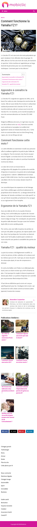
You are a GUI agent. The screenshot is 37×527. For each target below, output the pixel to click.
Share (6, 431)
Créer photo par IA (7, 466)
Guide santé (5, 499)
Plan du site (5, 462)
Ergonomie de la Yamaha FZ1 (10, 82)
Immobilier (4, 489)
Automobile (5, 482)
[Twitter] (34, 300)
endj (19, 124)
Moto (2, 17)
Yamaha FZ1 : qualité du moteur (11, 84)
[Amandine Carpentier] (5, 302)
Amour (3, 456)
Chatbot (3, 509)
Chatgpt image (6, 479)
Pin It (22, 431)
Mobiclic (23, 524)
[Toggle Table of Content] (22, 74)
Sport (3, 486)
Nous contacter (6, 473)
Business (4, 492)
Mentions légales (6, 476)
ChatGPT (4, 515)
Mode (3, 459)
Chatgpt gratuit (6, 447)
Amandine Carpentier (17, 300)
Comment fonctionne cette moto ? (12, 79)
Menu (5, 11)
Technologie (5, 450)
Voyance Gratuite (6, 506)
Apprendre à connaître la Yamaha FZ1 (13, 77)
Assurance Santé (6, 512)
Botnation (4, 503)
